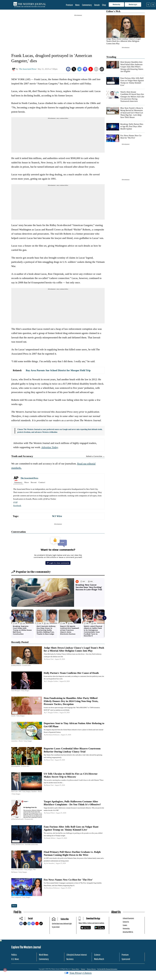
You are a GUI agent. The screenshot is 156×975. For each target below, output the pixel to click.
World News (43, 954)
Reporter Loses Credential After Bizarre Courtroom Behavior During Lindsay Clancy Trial (72, 750)
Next (14, 906)
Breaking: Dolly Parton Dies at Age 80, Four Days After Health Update (131, 126)
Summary (18, 482)
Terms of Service (91, 969)
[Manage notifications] (5, 970)
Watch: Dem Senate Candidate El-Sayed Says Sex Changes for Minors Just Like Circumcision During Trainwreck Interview (132, 96)
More (26, 482)
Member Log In (133, 4)
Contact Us (126, 922)
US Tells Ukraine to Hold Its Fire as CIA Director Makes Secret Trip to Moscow (71, 775)
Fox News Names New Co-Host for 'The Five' (131, 136)
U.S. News (15, 959)
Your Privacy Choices (80, 972)
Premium (69, 4)
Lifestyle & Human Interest (76, 954)
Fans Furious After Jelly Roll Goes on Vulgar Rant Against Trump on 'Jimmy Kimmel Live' (71, 828)
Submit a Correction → (95, 456)
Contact (41, 482)
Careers (125, 925)
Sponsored (126, 959)
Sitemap (83, 969)
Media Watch (99, 959)
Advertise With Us (128, 932)
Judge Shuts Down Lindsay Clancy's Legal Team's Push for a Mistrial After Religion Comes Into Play (123, 41)
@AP (15, 502)
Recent (34, 482)
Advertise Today (49, 447)
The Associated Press (29, 478)
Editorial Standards (128, 918)
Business (70, 959)
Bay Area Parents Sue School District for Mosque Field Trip (58, 370)
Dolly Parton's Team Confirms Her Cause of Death (71, 672)
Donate (97, 4)
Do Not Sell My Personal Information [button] (107, 969)
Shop (104, 4)
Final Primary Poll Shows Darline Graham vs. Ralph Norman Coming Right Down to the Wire (72, 853)
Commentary (87, 4)
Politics (14, 954)
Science (97, 954)
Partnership (126, 928)
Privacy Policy (75, 969)
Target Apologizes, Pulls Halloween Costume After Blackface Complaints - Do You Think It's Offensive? (72, 803)
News (77, 4)
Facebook (17, 506)
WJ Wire (57, 516)
